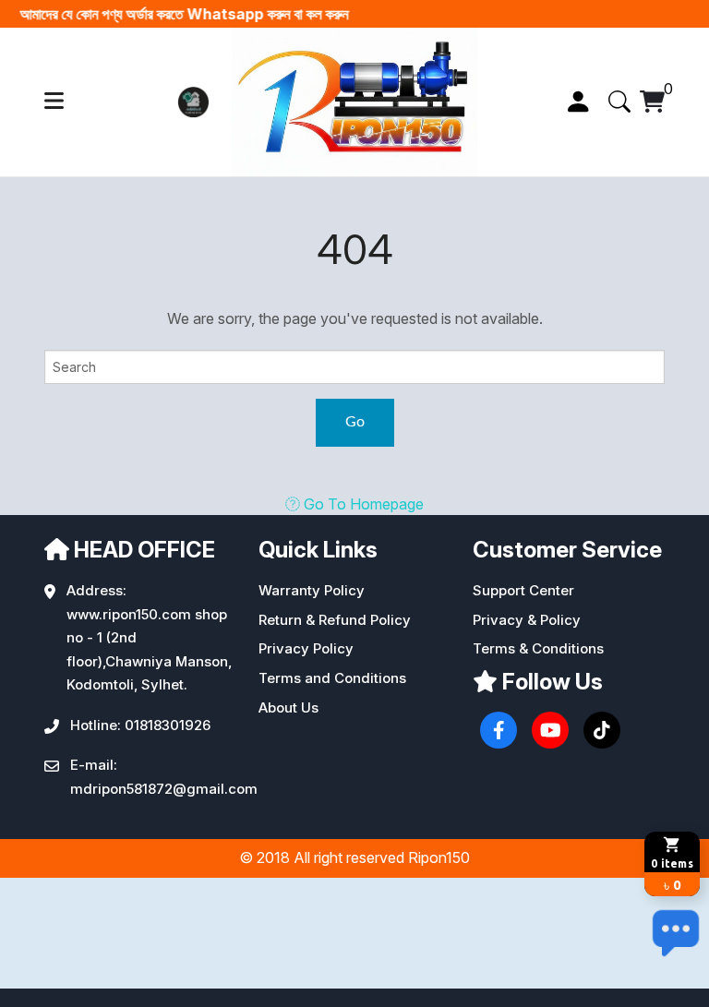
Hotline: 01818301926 (140, 725)
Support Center (523, 590)
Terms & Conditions (538, 648)
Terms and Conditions (332, 678)
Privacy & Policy (527, 620)
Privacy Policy (306, 648)
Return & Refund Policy (334, 620)
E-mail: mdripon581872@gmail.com (164, 776)
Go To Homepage (362, 504)
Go (355, 421)
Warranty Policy (311, 590)
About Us (288, 707)
